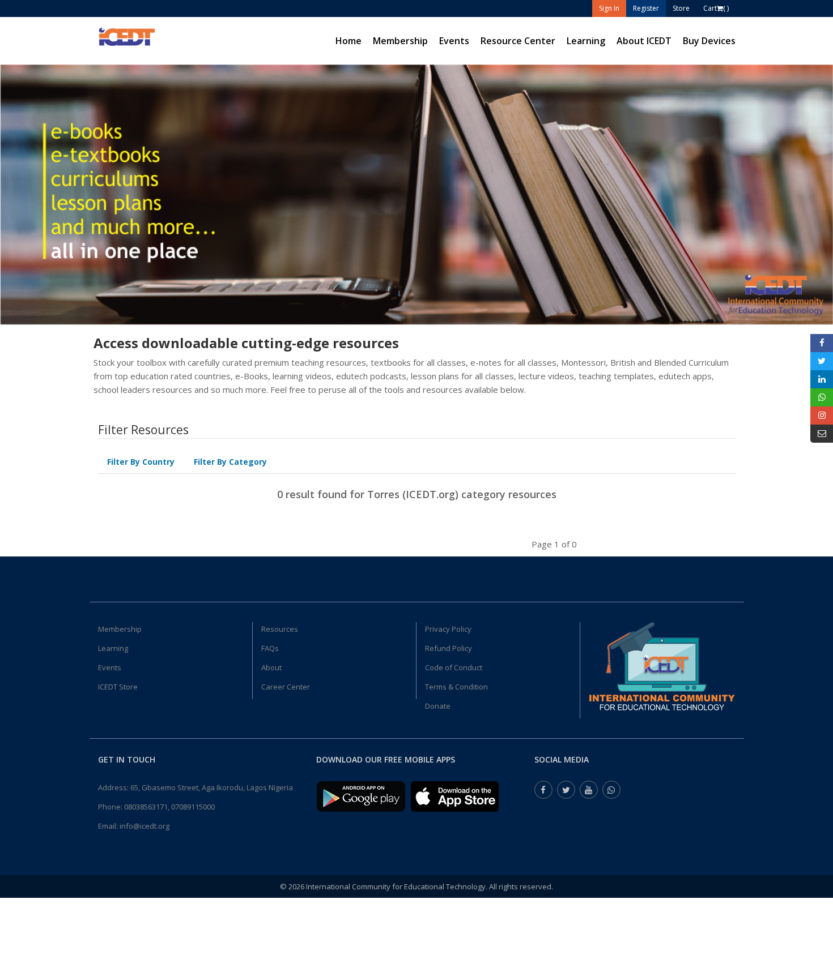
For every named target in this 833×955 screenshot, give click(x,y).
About (271, 667)
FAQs (270, 648)
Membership (400, 41)
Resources (279, 629)
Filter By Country (141, 461)
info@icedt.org (144, 826)
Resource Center (518, 41)
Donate (437, 706)
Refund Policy (448, 648)
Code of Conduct (453, 667)
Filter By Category (230, 461)
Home (348, 41)
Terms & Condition (456, 687)
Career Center (285, 687)
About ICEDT (644, 41)
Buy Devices (709, 41)
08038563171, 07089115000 (169, 807)
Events (454, 41)
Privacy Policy (448, 629)
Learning (586, 41)
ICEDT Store (118, 687)
